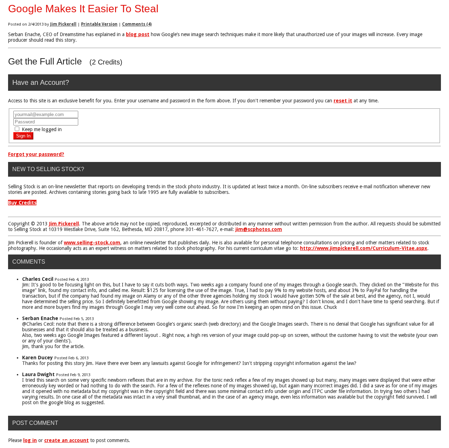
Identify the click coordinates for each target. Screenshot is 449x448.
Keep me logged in (41, 129)
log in (30, 440)
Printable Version (99, 24)
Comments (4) (137, 24)
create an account (66, 440)
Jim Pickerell (63, 24)
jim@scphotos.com (258, 229)
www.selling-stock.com (92, 242)
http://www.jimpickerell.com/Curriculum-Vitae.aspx (363, 248)
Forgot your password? (36, 154)
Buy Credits (22, 202)
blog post (137, 34)
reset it (343, 100)
